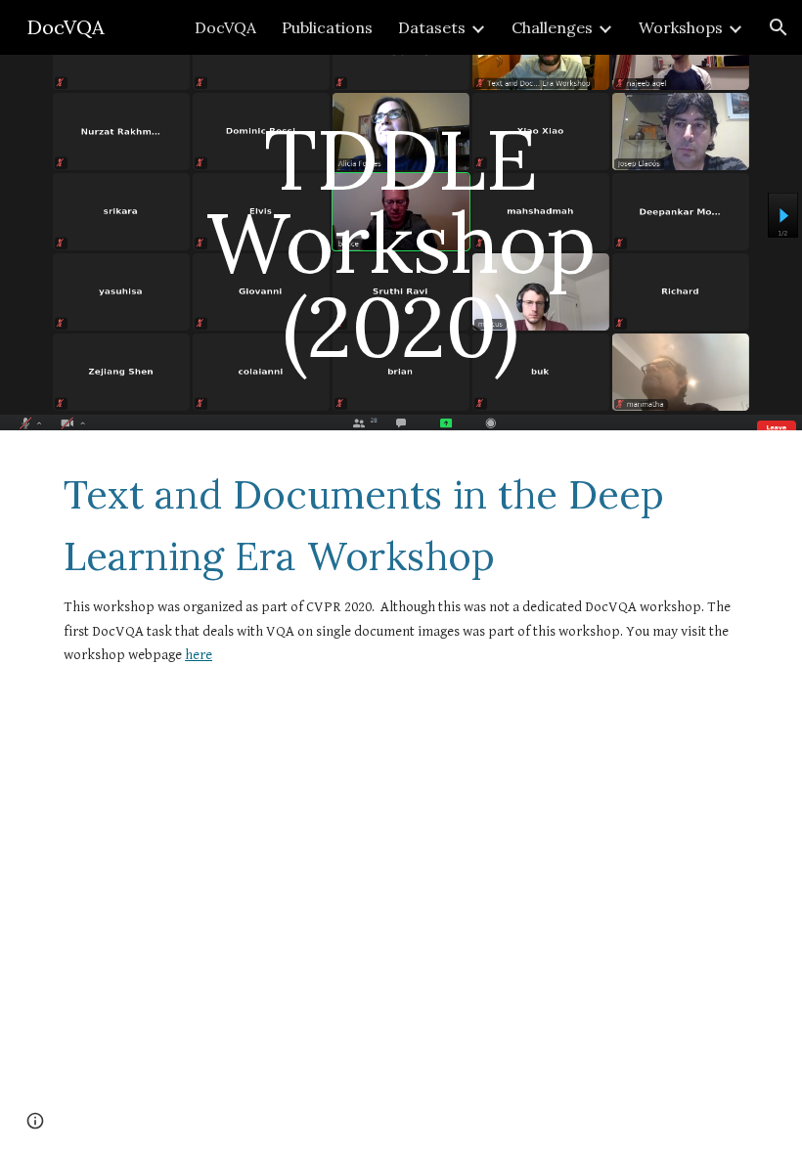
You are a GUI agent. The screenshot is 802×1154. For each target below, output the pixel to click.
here (198, 654)
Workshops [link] (681, 27)
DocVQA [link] (225, 27)
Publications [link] (327, 27)
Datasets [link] (432, 27)
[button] (778, 27)
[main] (401, 243)
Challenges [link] (552, 27)
